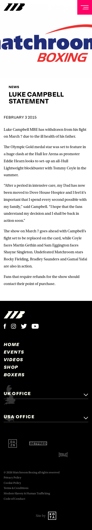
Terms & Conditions (16, 488)
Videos (13, 359)
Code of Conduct (14, 498)
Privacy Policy (12, 477)
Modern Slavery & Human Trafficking (27, 493)
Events (14, 352)
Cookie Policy (12, 483)
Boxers (14, 374)
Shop (11, 367)
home (12, 344)
